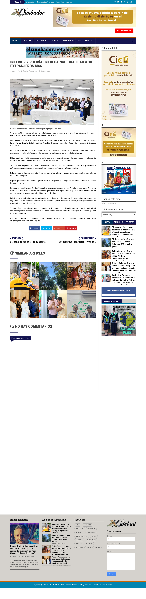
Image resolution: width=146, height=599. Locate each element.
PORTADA (79, 547)
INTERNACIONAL (81, 536)
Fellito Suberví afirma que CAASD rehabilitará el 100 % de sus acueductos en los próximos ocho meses (123, 256)
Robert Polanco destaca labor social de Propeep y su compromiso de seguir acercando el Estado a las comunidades (124, 268)
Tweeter (47, 228)
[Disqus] (54, 419)
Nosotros (89, 41)
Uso (79, 41)
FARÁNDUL (80, 532)
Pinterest (72, 228)
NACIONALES (91, 540)
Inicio (16, 41)
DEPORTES (79, 529)
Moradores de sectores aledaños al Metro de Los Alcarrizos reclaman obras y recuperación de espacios (48, 2)
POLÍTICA (89, 543)
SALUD (97, 547)
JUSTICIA (79, 540)
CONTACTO (87, 525)
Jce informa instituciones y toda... (77, 241)
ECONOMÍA (91, 529)
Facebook (35, 228)
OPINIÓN (79, 543)
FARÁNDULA (92, 532)
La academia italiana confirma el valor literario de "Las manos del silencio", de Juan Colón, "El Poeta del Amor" (24, 549)
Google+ (59, 228)
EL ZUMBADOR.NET (54, 585)
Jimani (94, 536)
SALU (89, 547)
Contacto (54, 41)
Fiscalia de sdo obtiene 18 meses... (28, 241)
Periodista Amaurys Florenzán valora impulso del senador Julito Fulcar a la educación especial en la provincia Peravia (123, 280)
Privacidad (67, 41)
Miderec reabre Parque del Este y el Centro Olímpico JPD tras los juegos (123, 243)
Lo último (27, 41)
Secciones (40, 41)
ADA (77, 525)
